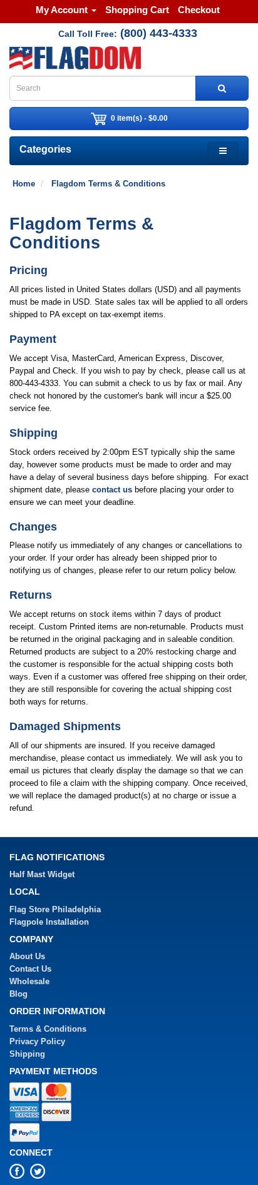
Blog (18, 994)
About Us (27, 956)
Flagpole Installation (49, 922)
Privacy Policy (37, 1041)
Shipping (27, 1054)
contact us (112, 489)
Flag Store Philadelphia (55, 909)
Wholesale (29, 981)
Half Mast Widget (42, 874)
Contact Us (30, 969)
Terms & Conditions (47, 1029)
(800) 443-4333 (158, 33)
